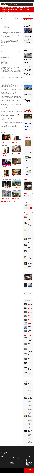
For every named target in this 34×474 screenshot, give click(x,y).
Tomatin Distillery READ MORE (30, 364)
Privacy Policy (17, 471)
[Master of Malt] (25, 294)
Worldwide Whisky (4, 11)
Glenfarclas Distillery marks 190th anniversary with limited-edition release (6, 142)
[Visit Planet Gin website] (25, 285)
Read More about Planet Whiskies (4, 458)
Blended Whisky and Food (29, 423)
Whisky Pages (8, 11)
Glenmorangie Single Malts (29, 458)
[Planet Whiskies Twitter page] (33, 236)
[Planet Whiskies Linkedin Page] (32, 0)
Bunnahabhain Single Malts (29, 454)
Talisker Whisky (27, 465)
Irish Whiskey (21, 7)
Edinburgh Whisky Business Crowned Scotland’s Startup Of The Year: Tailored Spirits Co (6, 166)
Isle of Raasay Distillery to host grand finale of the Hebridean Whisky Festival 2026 (16, 198)
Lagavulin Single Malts (28, 460)
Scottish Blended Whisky (11, 9)
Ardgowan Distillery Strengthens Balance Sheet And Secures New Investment (16, 187)
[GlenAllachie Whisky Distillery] (25, 327)
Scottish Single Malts (26, 7)
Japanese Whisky (21, 9)
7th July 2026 (29, 229)
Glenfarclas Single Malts (28, 455)
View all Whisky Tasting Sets (28, 149)
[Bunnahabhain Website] (28, 185)
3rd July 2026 (29, 237)
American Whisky (26, 9)
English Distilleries (20, 458)
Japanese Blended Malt (12, 459)
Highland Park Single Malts (29, 459)
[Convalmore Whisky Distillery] (25, 312)
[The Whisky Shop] (31, 294)
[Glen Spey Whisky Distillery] (25, 308)
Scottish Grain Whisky (16, 9)
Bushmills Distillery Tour (27, 83)
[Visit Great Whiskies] (30, 285)
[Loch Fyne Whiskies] (28, 294)
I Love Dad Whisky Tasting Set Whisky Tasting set (28, 153)
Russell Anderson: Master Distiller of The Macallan (30, 431)
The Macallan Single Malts (29, 464)
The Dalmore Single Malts (29, 462)
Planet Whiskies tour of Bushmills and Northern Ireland (28, 96)
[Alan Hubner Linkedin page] (33, 239)
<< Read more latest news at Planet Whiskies (9, 201)
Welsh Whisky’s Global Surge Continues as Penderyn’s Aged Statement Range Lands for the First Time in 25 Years (16, 142)
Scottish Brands (17, 7)
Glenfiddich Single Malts (28, 456)
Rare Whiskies (12, 7)
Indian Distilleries (20, 459)
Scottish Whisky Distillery (4, 9)
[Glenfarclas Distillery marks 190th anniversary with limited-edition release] (25, 217)
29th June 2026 (29, 262)
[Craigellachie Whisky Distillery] (25, 331)
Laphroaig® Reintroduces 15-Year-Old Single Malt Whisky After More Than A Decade (16, 165)
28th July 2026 (29, 216)
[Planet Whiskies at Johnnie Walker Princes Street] (28, 31)
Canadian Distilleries (20, 456)
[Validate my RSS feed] (30, 469)
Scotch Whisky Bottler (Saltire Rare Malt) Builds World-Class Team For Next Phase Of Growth (16, 153)
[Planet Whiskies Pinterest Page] (31, 0)
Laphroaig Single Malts (28, 461)
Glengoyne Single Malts (28, 457)
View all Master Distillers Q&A (27, 381)
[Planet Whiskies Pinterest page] (33, 237)
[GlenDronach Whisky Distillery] (25, 304)
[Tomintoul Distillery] (28, 56)
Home (14, 471)
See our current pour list (4, 128)
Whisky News (8, 7)
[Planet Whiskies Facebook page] (33, 235)
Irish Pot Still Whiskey (12, 456)
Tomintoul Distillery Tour (27, 51)
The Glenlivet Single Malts (29, 463)
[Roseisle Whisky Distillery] (25, 320)
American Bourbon (12, 462)
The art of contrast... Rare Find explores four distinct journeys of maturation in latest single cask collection (6, 198)
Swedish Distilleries (20, 454)
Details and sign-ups (3, 61)
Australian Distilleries (20, 457)
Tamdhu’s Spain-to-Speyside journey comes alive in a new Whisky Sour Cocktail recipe (16, 176)
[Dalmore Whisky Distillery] (25, 316)
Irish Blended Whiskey (12, 455)
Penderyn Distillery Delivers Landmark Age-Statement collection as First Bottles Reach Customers (6, 177)
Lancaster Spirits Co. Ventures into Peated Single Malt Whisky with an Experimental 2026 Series (6, 188)
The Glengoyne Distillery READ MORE (30, 350)
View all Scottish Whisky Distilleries (27, 300)
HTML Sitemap (21, 471)
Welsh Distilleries (20, 455)
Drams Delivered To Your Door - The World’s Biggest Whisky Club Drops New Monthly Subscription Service (28, 110)
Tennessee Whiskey (12, 463)
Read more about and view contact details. (29, 332)
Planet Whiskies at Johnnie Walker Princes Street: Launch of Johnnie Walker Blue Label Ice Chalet (28, 25)
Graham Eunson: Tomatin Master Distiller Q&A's (29, 384)
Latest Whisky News (4, 7)
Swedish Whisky (11, 460)
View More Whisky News (27, 214)
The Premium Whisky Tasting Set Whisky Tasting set (27, 137)
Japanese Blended (12, 458)
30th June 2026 (29, 244)
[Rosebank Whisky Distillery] (25, 323)
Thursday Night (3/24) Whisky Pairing (16, 114)
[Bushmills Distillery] (28, 88)
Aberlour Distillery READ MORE (30, 369)
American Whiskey (12, 461)
